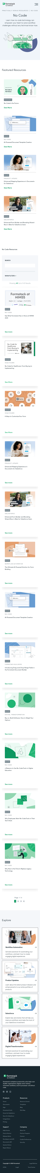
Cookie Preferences (25, 1139)
